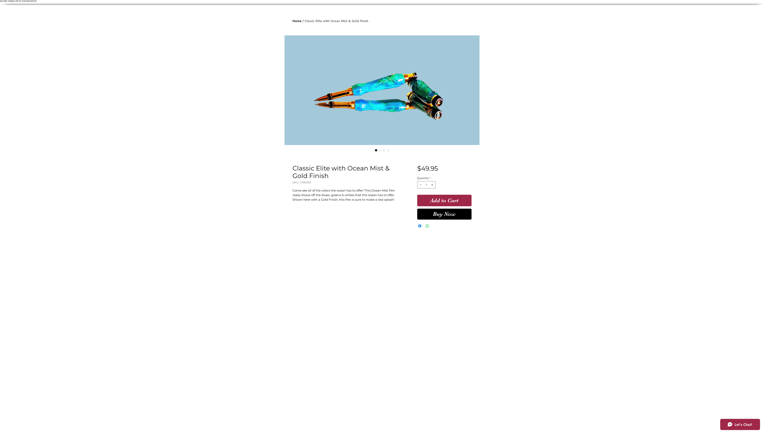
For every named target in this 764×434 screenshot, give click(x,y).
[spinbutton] (426, 184)
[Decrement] (420, 184)
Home (296, 21)
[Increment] (432, 184)
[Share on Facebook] (419, 226)
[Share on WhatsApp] (427, 226)
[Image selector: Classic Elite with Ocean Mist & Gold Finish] (376, 150)
